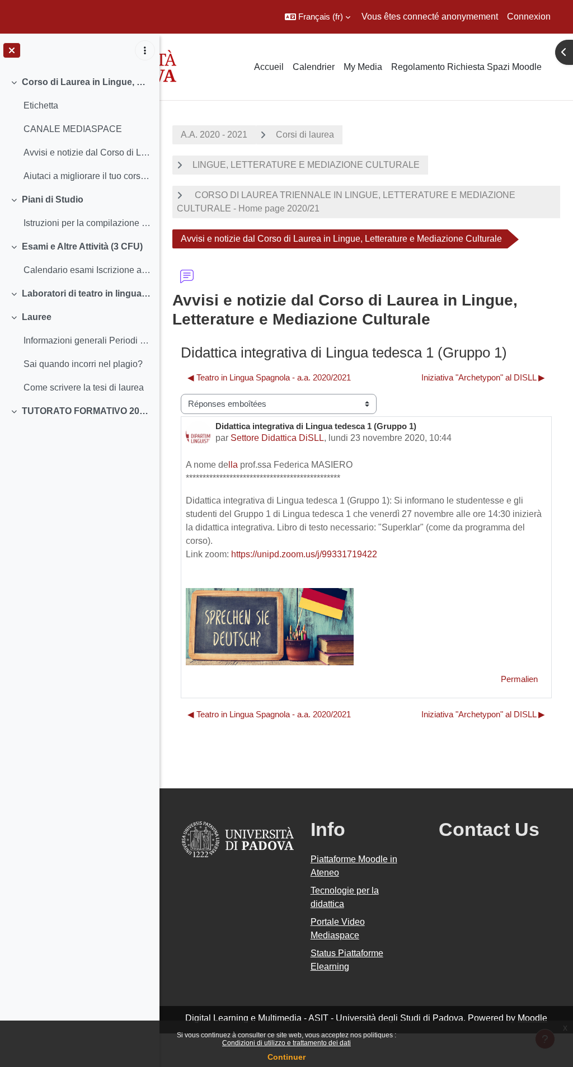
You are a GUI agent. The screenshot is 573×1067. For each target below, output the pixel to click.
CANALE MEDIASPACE (73, 129)
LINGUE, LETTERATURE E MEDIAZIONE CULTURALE (306, 165)
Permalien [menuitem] (519, 679)
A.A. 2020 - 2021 (214, 134)
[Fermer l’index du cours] (12, 50)
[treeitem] (79, 129)
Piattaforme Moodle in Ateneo (354, 865)
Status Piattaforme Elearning (347, 959)
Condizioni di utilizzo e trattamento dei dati (286, 1043)
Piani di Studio (52, 199)
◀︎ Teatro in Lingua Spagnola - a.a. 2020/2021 (269, 377)
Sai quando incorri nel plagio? (83, 364)
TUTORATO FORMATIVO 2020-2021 (86, 411)
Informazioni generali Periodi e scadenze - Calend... (87, 340)
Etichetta (41, 105)
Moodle (532, 1018)
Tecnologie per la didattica (345, 897)
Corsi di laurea (305, 134)
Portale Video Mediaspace (338, 928)
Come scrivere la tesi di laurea (84, 387)
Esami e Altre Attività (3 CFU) (82, 246)
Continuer (286, 1056)
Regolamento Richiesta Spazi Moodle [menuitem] (466, 67)
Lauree (36, 317)
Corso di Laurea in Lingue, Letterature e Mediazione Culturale (86, 82)
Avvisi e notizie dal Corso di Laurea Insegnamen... (87, 152)
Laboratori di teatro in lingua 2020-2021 (86, 293)
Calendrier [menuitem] (314, 67)
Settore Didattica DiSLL (277, 438)
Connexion (529, 16)
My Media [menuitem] (363, 67)
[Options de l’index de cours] (145, 50)
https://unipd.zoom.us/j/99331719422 (304, 554)
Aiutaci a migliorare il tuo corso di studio (87, 176)
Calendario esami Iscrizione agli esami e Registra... (87, 270)
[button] (317, 17)
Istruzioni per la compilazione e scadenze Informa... (87, 223)
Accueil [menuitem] (269, 67)
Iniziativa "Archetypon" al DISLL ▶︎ (483, 377)
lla (233, 464)
